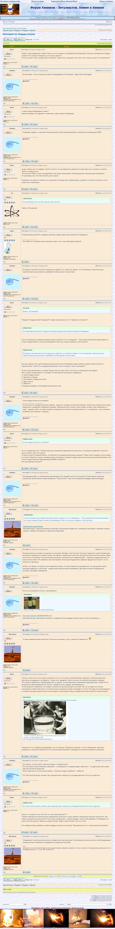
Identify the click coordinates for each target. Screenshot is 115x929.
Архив (32, 30)
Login (6, 21)
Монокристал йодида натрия (19, 34)
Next (110, 39)
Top (4, 66)
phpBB (50, 928)
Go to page (103, 39)
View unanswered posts (9, 28)
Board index (8, 30)
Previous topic (101, 43)
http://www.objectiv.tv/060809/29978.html (37, 616)
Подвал (17, 30)
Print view (6, 43)
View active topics (22, 28)
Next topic (109, 43)
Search (110, 21)
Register (12, 21)
